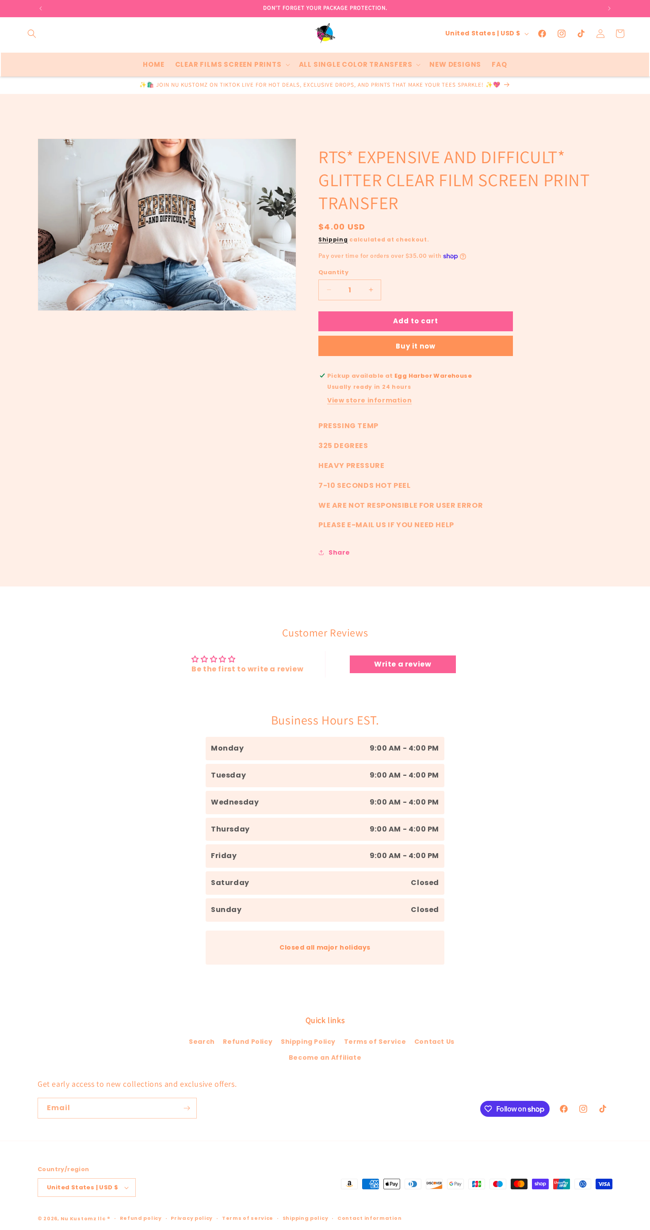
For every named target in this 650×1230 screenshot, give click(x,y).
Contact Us (434, 1041)
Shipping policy (306, 1218)
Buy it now (416, 346)
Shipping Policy (308, 1041)
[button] (32, 33)
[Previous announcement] (40, 8)
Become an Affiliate (325, 1057)
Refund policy (141, 1218)
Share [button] (339, 552)
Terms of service (247, 1218)
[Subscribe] (186, 1108)
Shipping (333, 239)
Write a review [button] (402, 664)
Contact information (369, 1218)
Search (202, 1041)
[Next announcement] (609, 8)
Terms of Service (375, 1041)
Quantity (333, 272)
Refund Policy (247, 1041)
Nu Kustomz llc (83, 1218)
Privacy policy (192, 1218)
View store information (369, 400)
